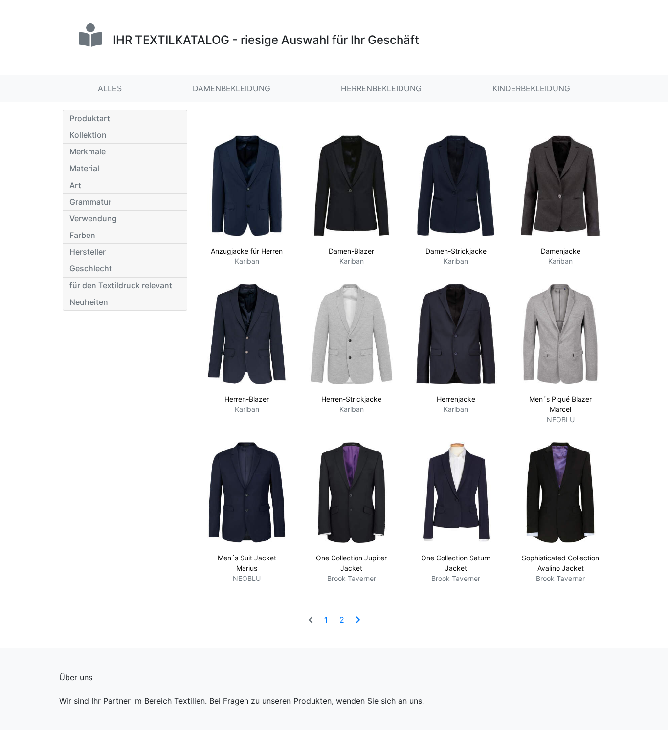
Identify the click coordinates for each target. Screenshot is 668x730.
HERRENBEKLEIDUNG (381, 88)
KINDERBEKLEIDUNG (531, 88)
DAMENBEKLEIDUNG (231, 88)
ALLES (110, 88)
